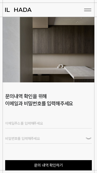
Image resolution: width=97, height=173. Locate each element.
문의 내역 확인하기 (48, 165)
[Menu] (88, 10)
